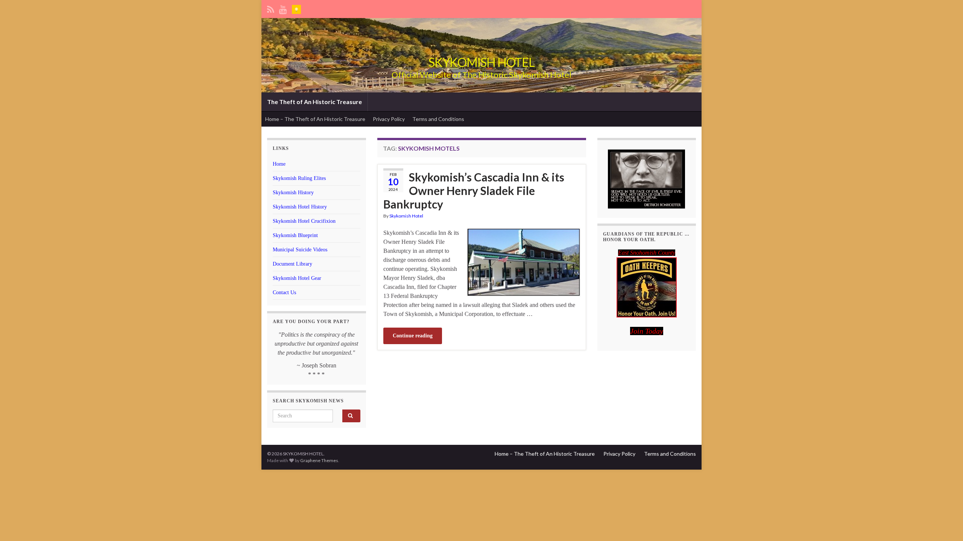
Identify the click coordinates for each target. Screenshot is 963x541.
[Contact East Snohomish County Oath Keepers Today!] (647, 287)
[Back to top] (946, 524)
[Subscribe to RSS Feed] (270, 8)
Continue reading (413, 336)
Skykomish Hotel (406, 216)
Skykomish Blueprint (295, 235)
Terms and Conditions (438, 119)
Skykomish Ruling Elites (299, 178)
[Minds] (296, 8)
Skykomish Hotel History (300, 207)
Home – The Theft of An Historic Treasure (315, 119)
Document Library (292, 264)
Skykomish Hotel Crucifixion (304, 221)
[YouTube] (283, 8)
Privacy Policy (389, 119)
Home (279, 164)
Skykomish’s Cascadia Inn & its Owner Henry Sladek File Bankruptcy (473, 190)
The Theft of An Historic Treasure (314, 101)
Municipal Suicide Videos (300, 249)
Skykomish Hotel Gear (297, 278)
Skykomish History (293, 192)
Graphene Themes (319, 460)
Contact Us (284, 292)
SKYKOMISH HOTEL (481, 62)
